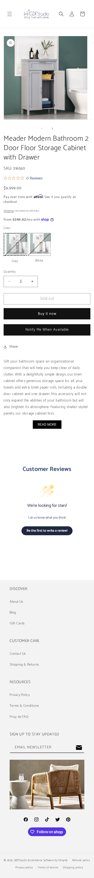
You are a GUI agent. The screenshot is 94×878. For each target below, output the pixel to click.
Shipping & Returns (24, 664)
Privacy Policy (20, 695)
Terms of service (48, 867)
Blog (13, 612)
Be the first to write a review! (47, 531)
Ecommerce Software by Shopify (48, 860)
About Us (16, 602)
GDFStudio (20, 860)
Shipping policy (73, 867)
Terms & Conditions (24, 706)
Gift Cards (17, 623)
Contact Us (18, 654)
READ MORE (47, 424)
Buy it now (47, 314)
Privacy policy (24, 867)
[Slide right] (52, 128)
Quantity (10, 272)
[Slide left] (41, 128)
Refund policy (81, 860)
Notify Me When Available (47, 330)
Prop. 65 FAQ (19, 717)
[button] (9, 14)
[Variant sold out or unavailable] (15, 244)
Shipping (9, 211)
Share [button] (13, 347)
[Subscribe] (79, 747)
